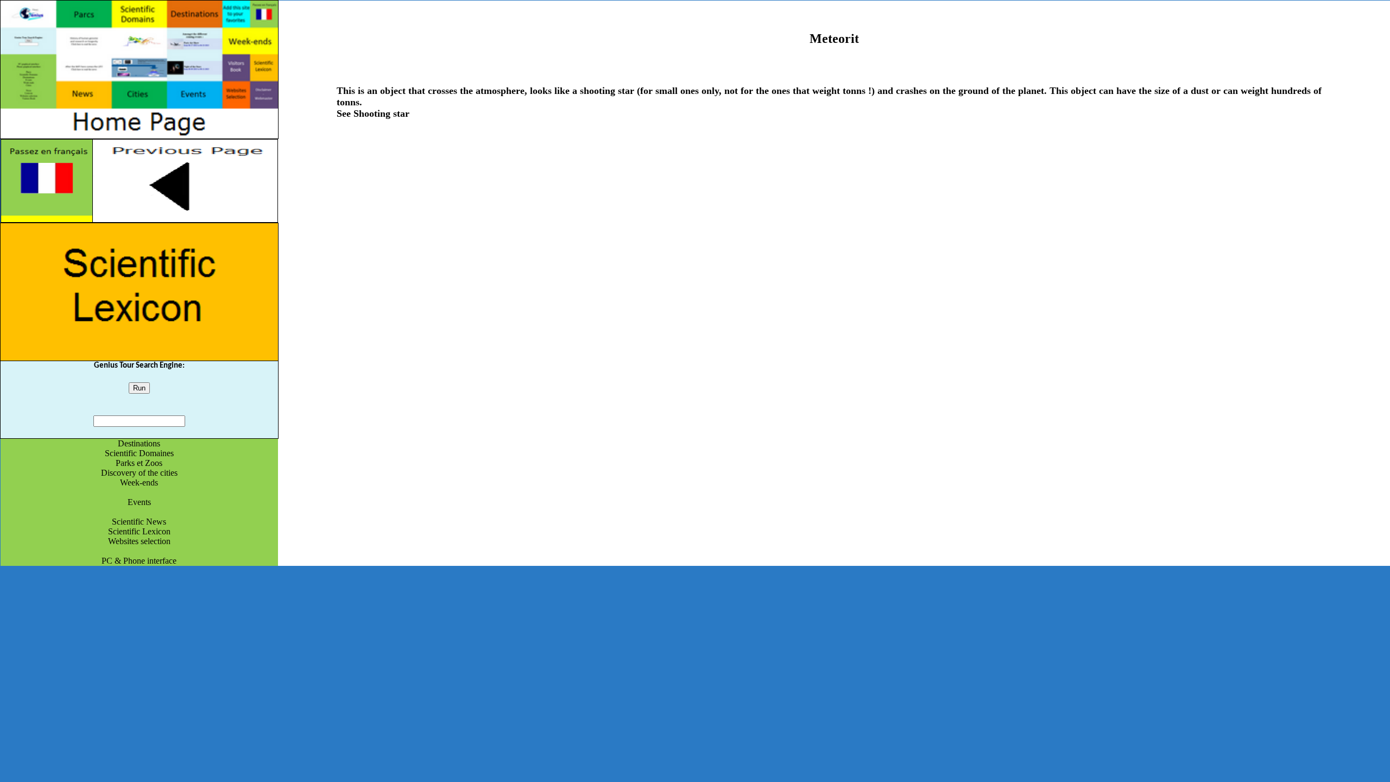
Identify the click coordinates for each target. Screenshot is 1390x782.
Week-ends (139, 482)
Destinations (139, 443)
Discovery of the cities (139, 472)
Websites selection (139, 541)
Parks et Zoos (139, 463)
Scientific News (139, 521)
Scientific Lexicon (139, 531)
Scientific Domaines (139, 453)
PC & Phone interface (139, 560)
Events (139, 502)
